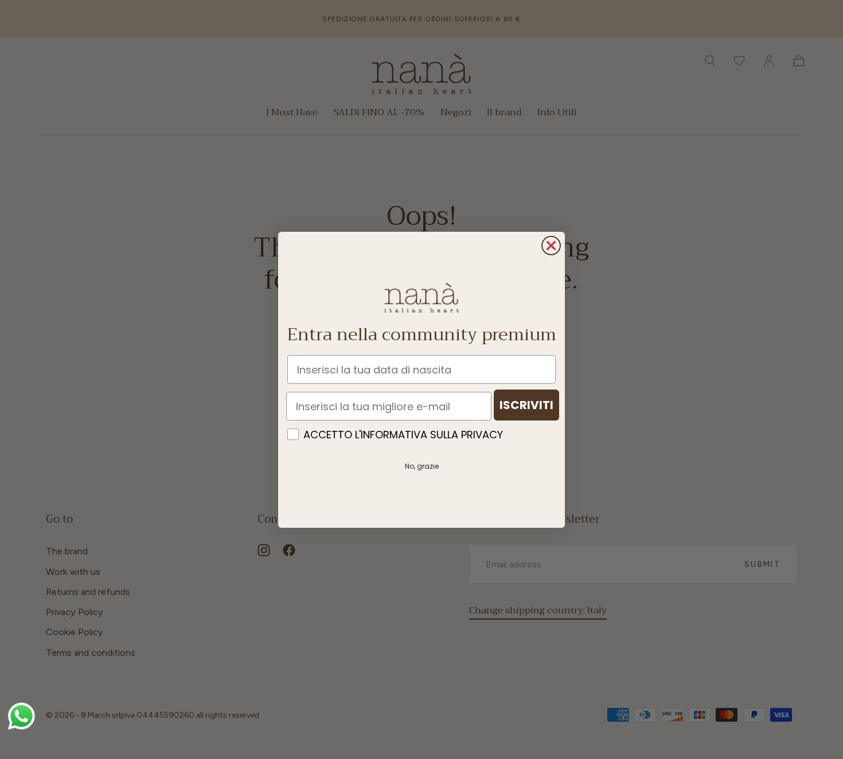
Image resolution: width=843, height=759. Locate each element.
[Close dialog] (551, 245)
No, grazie (422, 466)
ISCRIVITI (526, 405)
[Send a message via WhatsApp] (21, 716)
